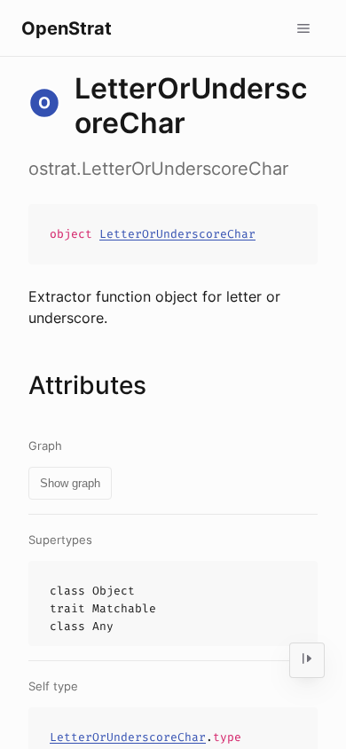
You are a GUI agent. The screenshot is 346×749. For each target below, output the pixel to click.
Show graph (70, 483)
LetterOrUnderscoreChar (177, 233)
